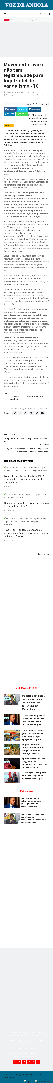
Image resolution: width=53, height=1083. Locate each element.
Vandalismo (38, 95)
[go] (49, 13)
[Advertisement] (26, 39)
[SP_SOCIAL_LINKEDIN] (33, 1062)
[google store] (42, 1081)
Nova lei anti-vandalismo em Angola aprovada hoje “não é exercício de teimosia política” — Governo (26, 532)
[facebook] (20, 413)
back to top (43, 554)
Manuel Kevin (16, 92)
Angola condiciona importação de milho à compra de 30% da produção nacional (33, 749)
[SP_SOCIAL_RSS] (15, 1062)
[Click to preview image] (26, 119)
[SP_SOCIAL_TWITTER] (24, 1062)
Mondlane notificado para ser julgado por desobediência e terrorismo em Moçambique (33, 702)
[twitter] (14, 413)
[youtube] (42, 413)
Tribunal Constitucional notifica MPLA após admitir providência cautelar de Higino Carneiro (24, 479)
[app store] (29, 1081)
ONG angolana (11, 95)
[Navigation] (5, 13)
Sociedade (8, 125)
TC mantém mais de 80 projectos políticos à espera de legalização (26, 504)
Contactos (39, 20)
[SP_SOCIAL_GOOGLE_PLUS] (29, 1062)
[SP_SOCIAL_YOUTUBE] (38, 1062)
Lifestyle (21, 20)
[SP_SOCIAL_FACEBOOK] (19, 1062)
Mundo (7, 699)
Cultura (13, 20)
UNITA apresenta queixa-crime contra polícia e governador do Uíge (34, 775)
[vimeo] (31, 413)
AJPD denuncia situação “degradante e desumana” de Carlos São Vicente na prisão (34, 763)
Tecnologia (30, 20)
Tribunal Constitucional (25, 95)
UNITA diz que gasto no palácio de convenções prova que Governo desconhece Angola (33, 720)
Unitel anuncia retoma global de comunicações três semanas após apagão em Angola (34, 735)
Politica (6, 718)
